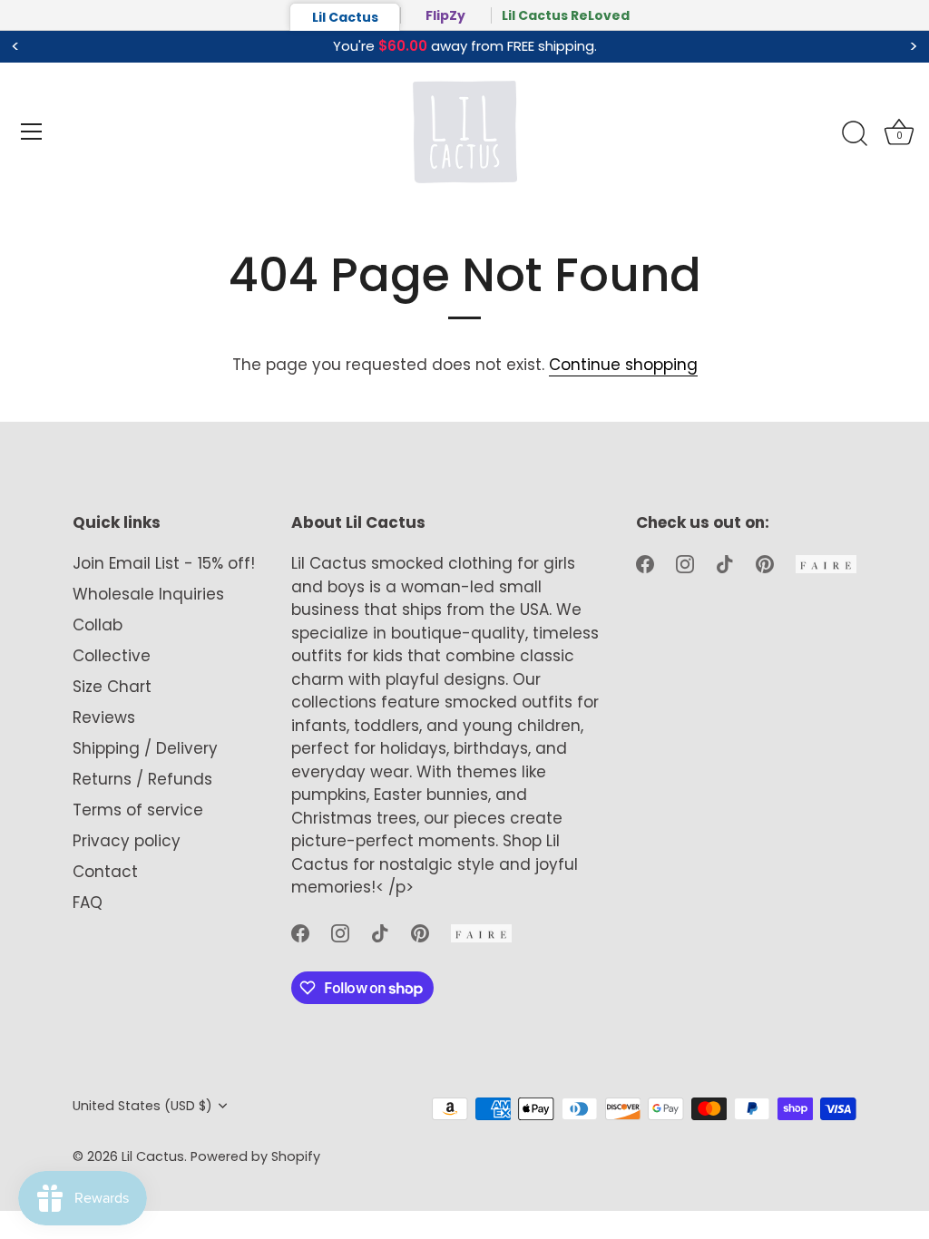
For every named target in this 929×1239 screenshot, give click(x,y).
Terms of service (138, 810)
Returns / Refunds (142, 779)
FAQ (88, 902)
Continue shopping (623, 365)
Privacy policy (127, 841)
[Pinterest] (420, 932)
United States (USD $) (142, 1106)
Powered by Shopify (255, 1156)
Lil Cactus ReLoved (566, 15)
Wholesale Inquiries (148, 594)
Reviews (104, 717)
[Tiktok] (380, 932)
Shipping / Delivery (145, 748)
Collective (112, 656)
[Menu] (32, 131)
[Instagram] (340, 932)
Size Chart (112, 687)
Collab (97, 625)
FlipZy (445, 15)
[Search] (855, 134)
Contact (105, 872)
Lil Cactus (345, 17)
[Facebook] (300, 932)
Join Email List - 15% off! (164, 563)
